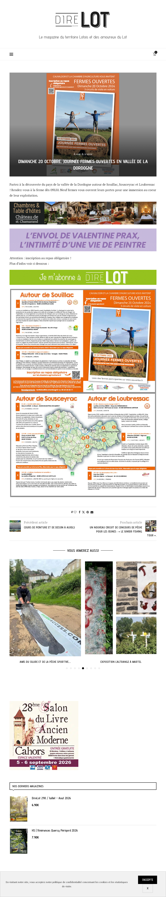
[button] (15, 614)
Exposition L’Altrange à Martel (45, 661)
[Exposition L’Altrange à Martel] (45, 607)
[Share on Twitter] (83, 512)
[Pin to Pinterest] (87, 512)
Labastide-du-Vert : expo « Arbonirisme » (121, 661)
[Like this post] (75, 512)
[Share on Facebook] (79, 512)
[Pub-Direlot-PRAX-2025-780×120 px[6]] (83, 231)
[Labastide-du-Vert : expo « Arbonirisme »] (120, 607)
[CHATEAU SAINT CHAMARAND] (83, 204)
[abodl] (83, 272)
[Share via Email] (91, 512)
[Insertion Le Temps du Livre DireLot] (44, 703)
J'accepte (147, 879)
